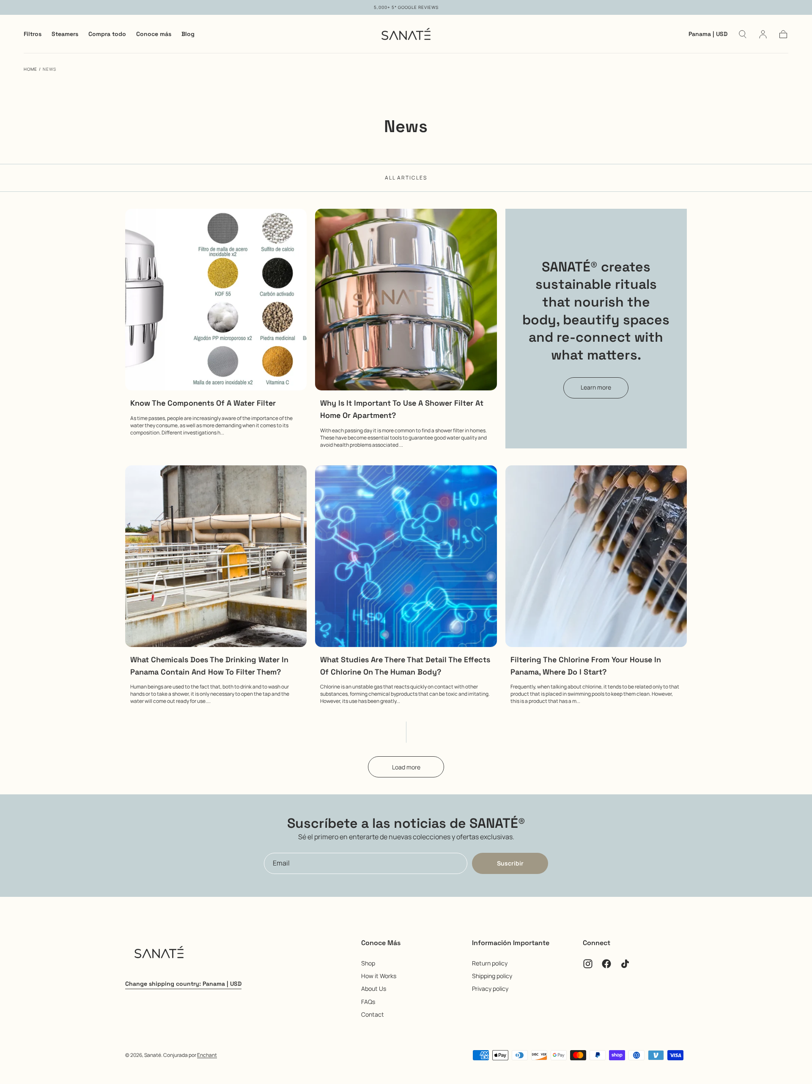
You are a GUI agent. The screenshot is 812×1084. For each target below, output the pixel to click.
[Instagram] (588, 963)
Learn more (596, 387)
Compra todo (107, 34)
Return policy (490, 963)
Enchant (207, 1055)
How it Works (378, 976)
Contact (372, 1014)
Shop (368, 963)
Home (30, 69)
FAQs (368, 1002)
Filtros (32, 34)
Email (281, 863)
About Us (373, 988)
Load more (406, 767)
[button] (708, 35)
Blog (188, 34)
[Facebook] (606, 963)
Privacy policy (490, 988)
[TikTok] (625, 963)
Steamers (65, 34)
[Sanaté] (159, 953)
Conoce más (153, 34)
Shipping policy (492, 976)
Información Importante (510, 942)
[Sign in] (763, 34)
